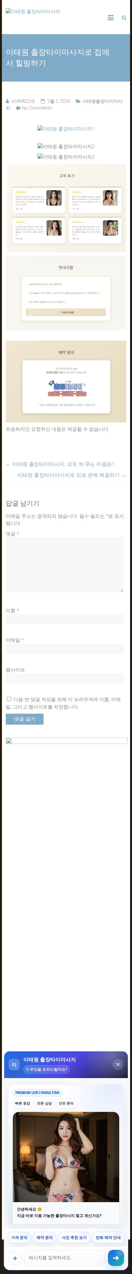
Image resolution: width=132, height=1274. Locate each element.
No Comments (37, 108)
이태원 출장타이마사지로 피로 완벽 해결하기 (71, 475)
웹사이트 (15, 670)
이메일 (15, 640)
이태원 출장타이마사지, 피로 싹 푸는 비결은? (60, 464)
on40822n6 (23, 101)
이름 (12, 610)
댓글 (12, 534)
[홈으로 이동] (66, 129)
